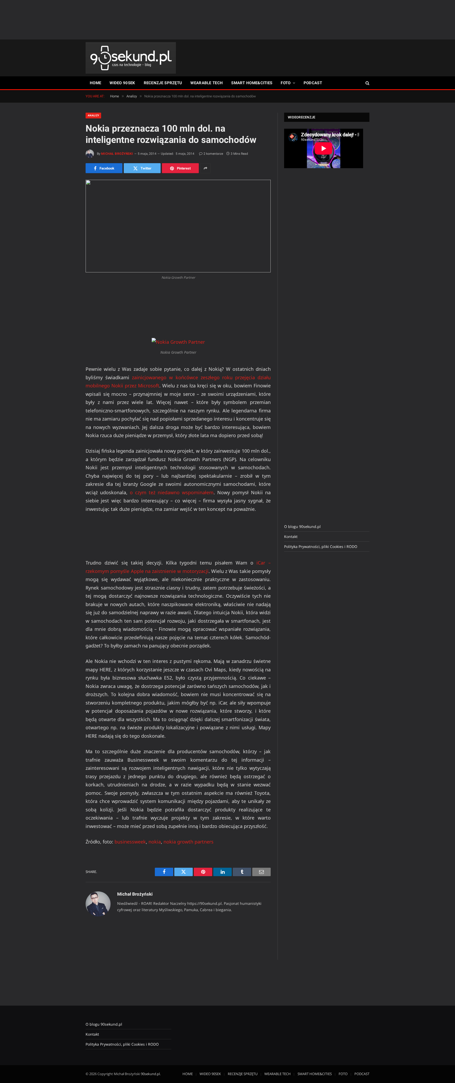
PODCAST (313, 83)
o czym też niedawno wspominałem (172, 492)
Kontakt (291, 536)
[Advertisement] (227, 20)
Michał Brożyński (117, 154)
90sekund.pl (150, 1073)
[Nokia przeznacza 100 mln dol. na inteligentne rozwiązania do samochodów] (178, 226)
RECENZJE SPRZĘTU (163, 83)
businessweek (130, 842)
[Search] (366, 83)
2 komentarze (213, 154)
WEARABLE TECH (206, 83)
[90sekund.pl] (131, 57)
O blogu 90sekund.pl (302, 526)
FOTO (285, 83)
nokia (155, 842)
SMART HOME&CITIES (251, 83)
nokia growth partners (189, 842)
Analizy (93, 115)
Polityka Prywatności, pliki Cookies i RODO (320, 546)
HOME (95, 83)
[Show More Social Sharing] (205, 168)
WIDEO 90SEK (122, 83)
